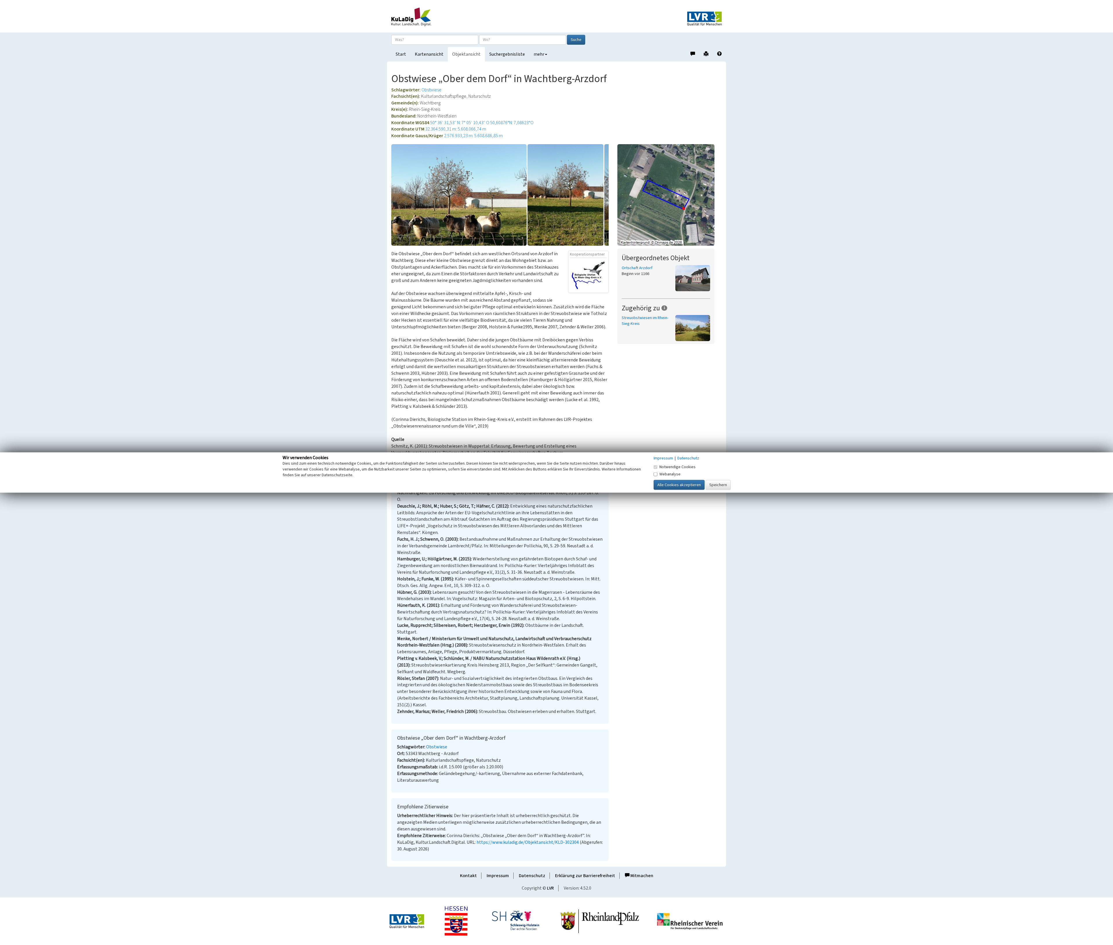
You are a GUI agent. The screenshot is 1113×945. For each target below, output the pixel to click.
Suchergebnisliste (507, 54)
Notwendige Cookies (677, 467)
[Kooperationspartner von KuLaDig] (588, 275)
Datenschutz (532, 875)
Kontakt (468, 875)
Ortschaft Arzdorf (637, 268)
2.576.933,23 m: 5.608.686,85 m (473, 136)
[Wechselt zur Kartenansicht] (669, 195)
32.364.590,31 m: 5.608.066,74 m (455, 129)
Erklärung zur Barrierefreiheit (585, 875)
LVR (550, 888)
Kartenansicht (429, 54)
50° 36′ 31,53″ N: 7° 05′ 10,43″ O (459, 123)
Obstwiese (431, 90)
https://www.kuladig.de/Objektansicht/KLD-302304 (528, 842)
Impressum (498, 875)
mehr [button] (539, 54)
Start (401, 54)
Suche (576, 40)
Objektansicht (466, 54)
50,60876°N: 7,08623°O (512, 123)
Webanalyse (670, 474)
